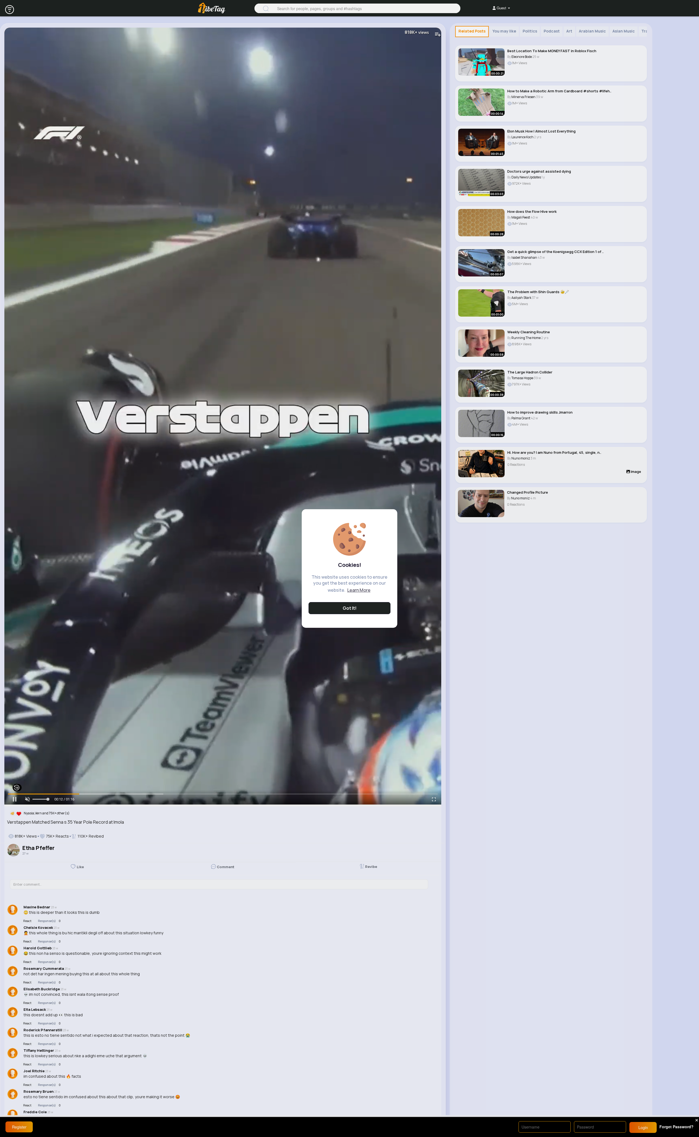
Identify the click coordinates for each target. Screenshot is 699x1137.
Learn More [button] (359, 590)
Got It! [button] (350, 608)
